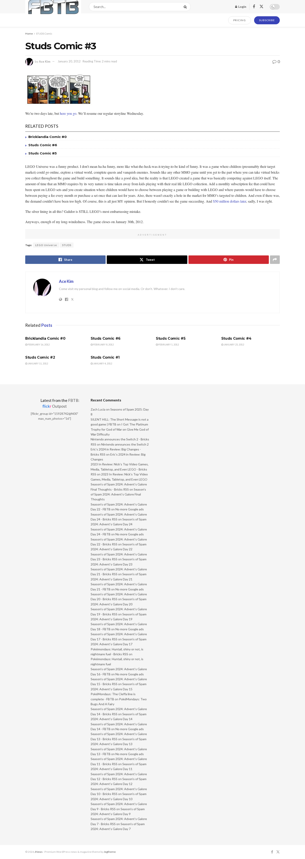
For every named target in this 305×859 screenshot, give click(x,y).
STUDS (66, 245)
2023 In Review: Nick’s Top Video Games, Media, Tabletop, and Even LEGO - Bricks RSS (119, 469)
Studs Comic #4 (236, 338)
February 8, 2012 (103, 344)
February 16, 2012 (38, 344)
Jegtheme (110, 851)
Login (242, 6)
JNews (39, 851)
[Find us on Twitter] (261, 6)
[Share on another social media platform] (275, 259)
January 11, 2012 (37, 363)
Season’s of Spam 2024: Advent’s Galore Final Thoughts (118, 494)
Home (29, 33)
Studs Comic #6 (42, 145)
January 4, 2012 (102, 363)
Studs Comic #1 (105, 357)
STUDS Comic (44, 33)
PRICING (239, 20)
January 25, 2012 (233, 344)
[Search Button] (186, 6)
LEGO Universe (46, 245)
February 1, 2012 (168, 344)
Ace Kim (44, 61)
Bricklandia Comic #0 (47, 137)
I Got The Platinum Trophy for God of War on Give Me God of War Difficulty (120, 429)
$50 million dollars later (229, 201)
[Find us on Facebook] (254, 6)
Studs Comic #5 (42, 153)
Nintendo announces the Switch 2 (125, 444)
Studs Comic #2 (40, 357)
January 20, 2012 (69, 61)
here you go (68, 113)
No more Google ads (129, 509)
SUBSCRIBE (267, 20)
